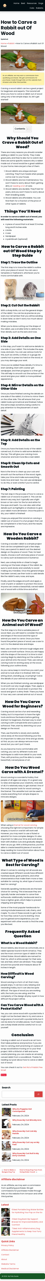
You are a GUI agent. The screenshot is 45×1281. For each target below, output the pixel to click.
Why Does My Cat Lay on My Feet (25, 1143)
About (4, 1259)
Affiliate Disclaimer (10, 1250)
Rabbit (11, 43)
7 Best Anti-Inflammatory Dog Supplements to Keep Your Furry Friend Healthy (26, 1231)
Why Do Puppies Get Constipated (22, 1110)
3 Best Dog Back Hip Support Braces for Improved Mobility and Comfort (27, 1222)
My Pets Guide (13, 1276)
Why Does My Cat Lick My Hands (24, 1132)
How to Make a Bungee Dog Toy (8, 1171)
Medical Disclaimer (10, 1268)
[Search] (38, 1094)
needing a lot (19, 186)
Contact (5, 1254)
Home (3, 43)
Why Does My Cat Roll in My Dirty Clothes (25, 1154)
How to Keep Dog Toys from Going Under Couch (31, 1171)
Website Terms (8, 1264)
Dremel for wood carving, (25, 825)
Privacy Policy (7, 1245)
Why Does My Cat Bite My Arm (26, 1120)
